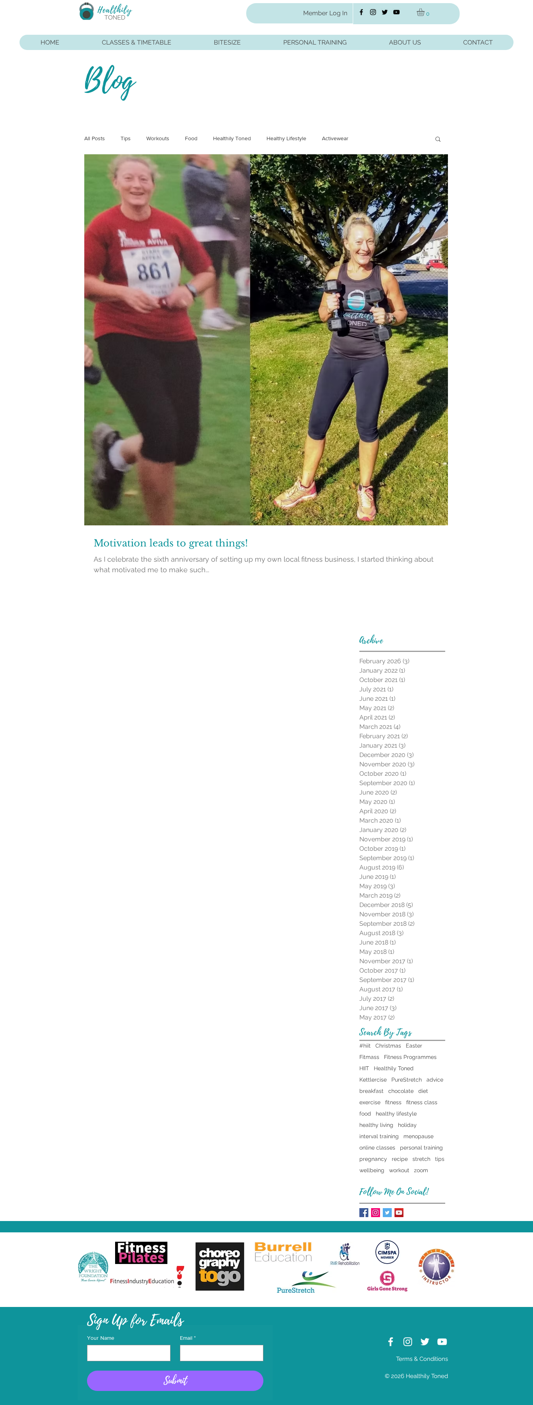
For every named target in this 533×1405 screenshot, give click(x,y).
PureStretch (406, 1080)
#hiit (365, 1046)
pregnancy (373, 1159)
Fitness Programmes (410, 1057)
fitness (393, 1102)
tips (439, 1159)
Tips (126, 138)
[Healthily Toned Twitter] (385, 12)
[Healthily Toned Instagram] (373, 12)
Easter (414, 1046)
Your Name (100, 1338)
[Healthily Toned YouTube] (396, 12)
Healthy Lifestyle (286, 138)
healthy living (376, 1125)
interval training (379, 1136)
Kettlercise (373, 1080)
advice (434, 1080)
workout (399, 1170)
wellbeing (371, 1170)
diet (423, 1091)
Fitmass (369, 1057)
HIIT (364, 1068)
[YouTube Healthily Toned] (398, 1212)
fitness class (421, 1102)
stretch (421, 1159)
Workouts (157, 138)
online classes (377, 1147)
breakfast (371, 1091)
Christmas (388, 1046)
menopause (418, 1136)
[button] (425, 12)
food (365, 1113)
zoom (421, 1170)
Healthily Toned (232, 138)
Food (191, 138)
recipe (400, 1159)
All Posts (94, 138)
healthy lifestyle (396, 1113)
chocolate (401, 1091)
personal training (421, 1147)
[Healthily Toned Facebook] (361, 12)
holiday (407, 1125)
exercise (369, 1102)
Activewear (335, 138)
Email (188, 1338)
